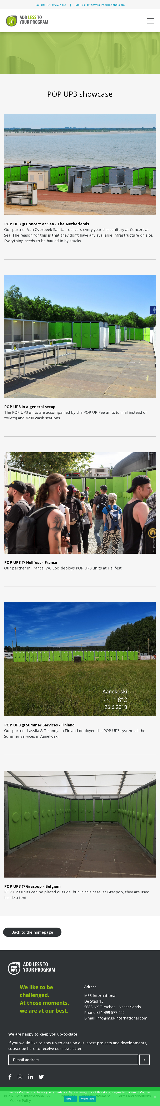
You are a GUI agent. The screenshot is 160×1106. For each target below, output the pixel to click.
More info (87, 1098)
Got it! (70, 1098)
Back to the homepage (32, 932)
